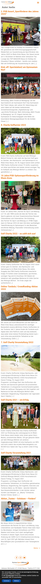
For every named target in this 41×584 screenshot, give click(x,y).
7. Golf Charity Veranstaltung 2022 (17, 342)
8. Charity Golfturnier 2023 (13, 125)
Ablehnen (16, 581)
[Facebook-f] (16, 557)
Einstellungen (10, 575)
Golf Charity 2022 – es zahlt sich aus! (18, 233)
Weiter (37, 548)
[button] (38, 2)
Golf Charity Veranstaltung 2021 (16, 453)
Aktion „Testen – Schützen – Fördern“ (18, 498)
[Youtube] (24, 557)
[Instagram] (20, 557)
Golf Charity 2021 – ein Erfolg (15, 400)
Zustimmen (6, 581)
